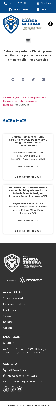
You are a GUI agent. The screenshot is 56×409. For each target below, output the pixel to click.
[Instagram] (6, 389)
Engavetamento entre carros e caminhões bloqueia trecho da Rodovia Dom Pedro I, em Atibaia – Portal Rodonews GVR (28, 192)
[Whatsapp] (13, 389)
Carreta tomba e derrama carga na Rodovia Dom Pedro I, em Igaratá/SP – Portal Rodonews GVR (28, 141)
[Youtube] (19, 389)
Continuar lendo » (28, 166)
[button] (28, 40)
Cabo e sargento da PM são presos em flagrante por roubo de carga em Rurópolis (24, 101)
